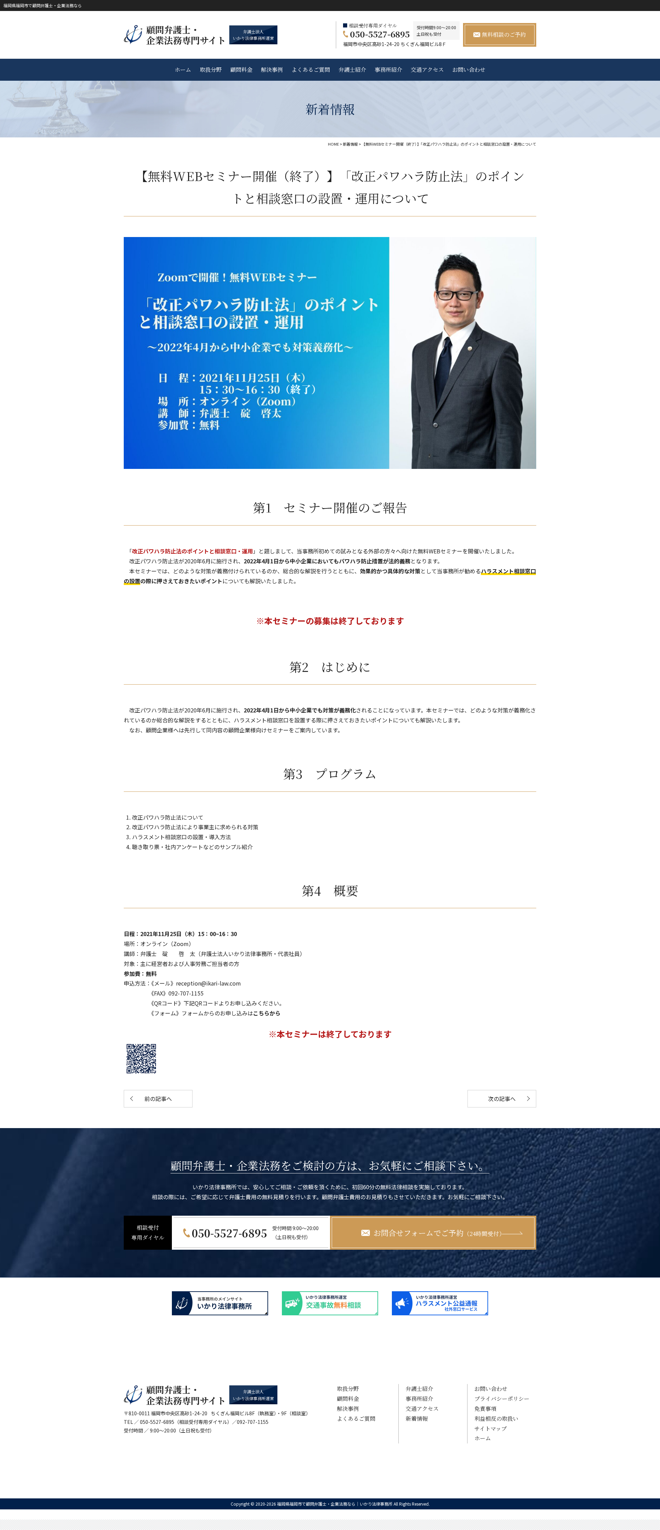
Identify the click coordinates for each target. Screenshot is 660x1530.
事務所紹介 (388, 70)
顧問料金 (241, 70)
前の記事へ (158, 1098)
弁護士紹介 (352, 70)
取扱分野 (211, 70)
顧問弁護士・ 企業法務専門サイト (186, 34)
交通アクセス (427, 70)
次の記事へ (502, 1098)
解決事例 (272, 70)
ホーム (183, 70)
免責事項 (485, 1409)
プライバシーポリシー (501, 1399)
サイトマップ (490, 1428)
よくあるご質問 (311, 70)
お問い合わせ (468, 70)
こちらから (266, 1013)
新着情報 (417, 1418)
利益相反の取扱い (496, 1418)
